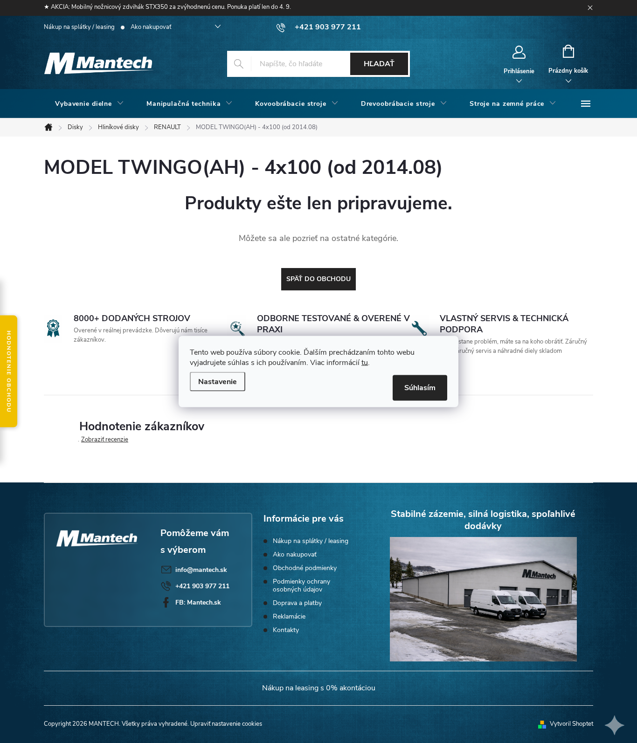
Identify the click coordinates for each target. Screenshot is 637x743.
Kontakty (286, 630)
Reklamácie (289, 616)
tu (364, 363)
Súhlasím (420, 388)
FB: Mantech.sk (198, 602)
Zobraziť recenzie (104, 439)
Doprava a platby (297, 603)
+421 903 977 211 (202, 586)
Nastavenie (217, 382)
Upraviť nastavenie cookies (226, 724)
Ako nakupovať (151, 27)
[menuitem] (89, 103)
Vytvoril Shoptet (571, 724)
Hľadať (379, 64)
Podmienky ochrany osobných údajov (301, 585)
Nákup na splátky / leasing (79, 27)
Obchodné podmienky (305, 568)
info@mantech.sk (201, 569)
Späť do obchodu (318, 279)
